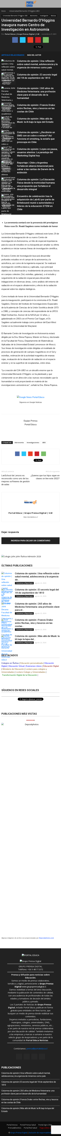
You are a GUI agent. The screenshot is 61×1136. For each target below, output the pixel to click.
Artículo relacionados (12, 55)
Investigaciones (33, 442)
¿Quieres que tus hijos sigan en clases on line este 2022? (45, 477)
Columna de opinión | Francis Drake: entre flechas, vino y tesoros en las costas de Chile (36, 108)
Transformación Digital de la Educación (19, 675)
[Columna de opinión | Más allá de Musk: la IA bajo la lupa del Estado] (8, 129)
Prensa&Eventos (14, 1128)
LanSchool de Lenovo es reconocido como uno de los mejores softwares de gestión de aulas (15, 480)
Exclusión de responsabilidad (41, 1132)
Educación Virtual (16, 666)
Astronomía (33, 16)
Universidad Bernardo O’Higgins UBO (15, 16)
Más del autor (34, 55)
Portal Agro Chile (45, 1125)
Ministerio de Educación (13, 669)
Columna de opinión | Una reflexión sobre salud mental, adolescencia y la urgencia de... (37, 576)
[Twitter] (42, 1056)
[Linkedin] (34, 1056)
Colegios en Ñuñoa (10, 663)
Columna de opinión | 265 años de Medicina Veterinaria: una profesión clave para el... (37, 606)
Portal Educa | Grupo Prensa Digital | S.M (22, 34)
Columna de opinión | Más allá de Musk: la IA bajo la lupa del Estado (27, 1109)
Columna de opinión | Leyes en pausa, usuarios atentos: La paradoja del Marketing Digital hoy (37, 152)
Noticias (53, 16)
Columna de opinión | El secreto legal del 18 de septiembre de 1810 (28, 1083)
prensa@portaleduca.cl (37, 1048)
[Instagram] (27, 1056)
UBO (44, 442)
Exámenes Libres (34, 666)
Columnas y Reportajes (6, 83)
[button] (57, 4)
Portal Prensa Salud (28, 1125)
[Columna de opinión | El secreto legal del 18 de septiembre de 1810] (8, 79)
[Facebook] (19, 1056)
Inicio (3, 11)
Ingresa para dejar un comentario (30, 540)
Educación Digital (51, 666)
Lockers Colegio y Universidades (30, 672)
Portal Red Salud (30, 1128)
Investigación (44, 16)
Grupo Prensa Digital (18, 1132)
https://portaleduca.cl (30, 517)
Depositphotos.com (46, 938)
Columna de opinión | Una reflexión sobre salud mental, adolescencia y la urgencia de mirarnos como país (37, 64)
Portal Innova (12, 1125)
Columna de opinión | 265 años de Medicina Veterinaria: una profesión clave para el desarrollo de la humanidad (27, 1092)
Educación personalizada (31, 663)
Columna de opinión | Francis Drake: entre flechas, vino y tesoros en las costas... (34, 623)
